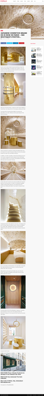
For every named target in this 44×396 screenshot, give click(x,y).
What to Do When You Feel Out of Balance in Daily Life (39, 55)
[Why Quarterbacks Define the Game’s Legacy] (33, 61)
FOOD (18, 1)
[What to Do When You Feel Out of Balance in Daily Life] (33, 55)
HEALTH (21, 1)
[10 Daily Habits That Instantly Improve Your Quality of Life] (33, 49)
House (2, 30)
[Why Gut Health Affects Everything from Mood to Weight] (33, 67)
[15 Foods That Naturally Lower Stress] (33, 73)
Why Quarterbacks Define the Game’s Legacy (39, 61)
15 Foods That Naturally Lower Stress (39, 72)
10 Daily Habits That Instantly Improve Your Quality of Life (39, 49)
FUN (34, 1)
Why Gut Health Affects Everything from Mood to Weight (39, 67)
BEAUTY (14, 1)
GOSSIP (28, 1)
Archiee (8, 68)
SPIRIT (32, 1)
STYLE (25, 1)
